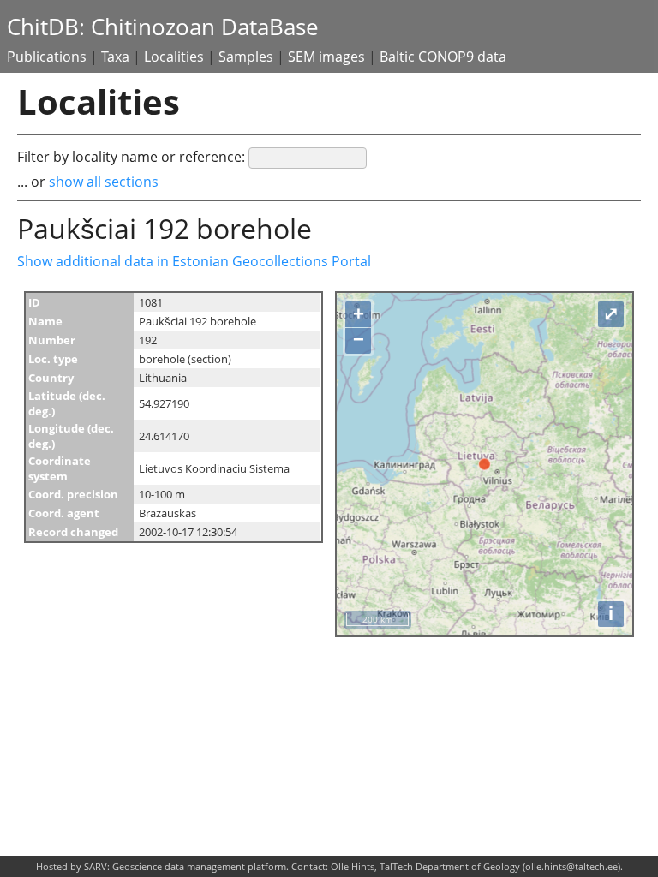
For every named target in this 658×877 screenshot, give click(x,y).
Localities (174, 56)
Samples (245, 56)
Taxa (115, 56)
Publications (47, 56)
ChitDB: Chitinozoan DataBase (163, 27)
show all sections (104, 181)
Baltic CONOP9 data (443, 56)
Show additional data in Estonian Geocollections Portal (194, 261)
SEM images (326, 56)
